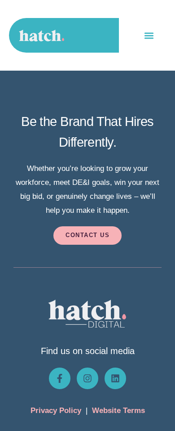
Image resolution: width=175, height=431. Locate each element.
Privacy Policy (56, 410)
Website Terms (118, 410)
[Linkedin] (115, 378)
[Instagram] (87, 378)
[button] (148, 35)
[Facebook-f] (59, 378)
